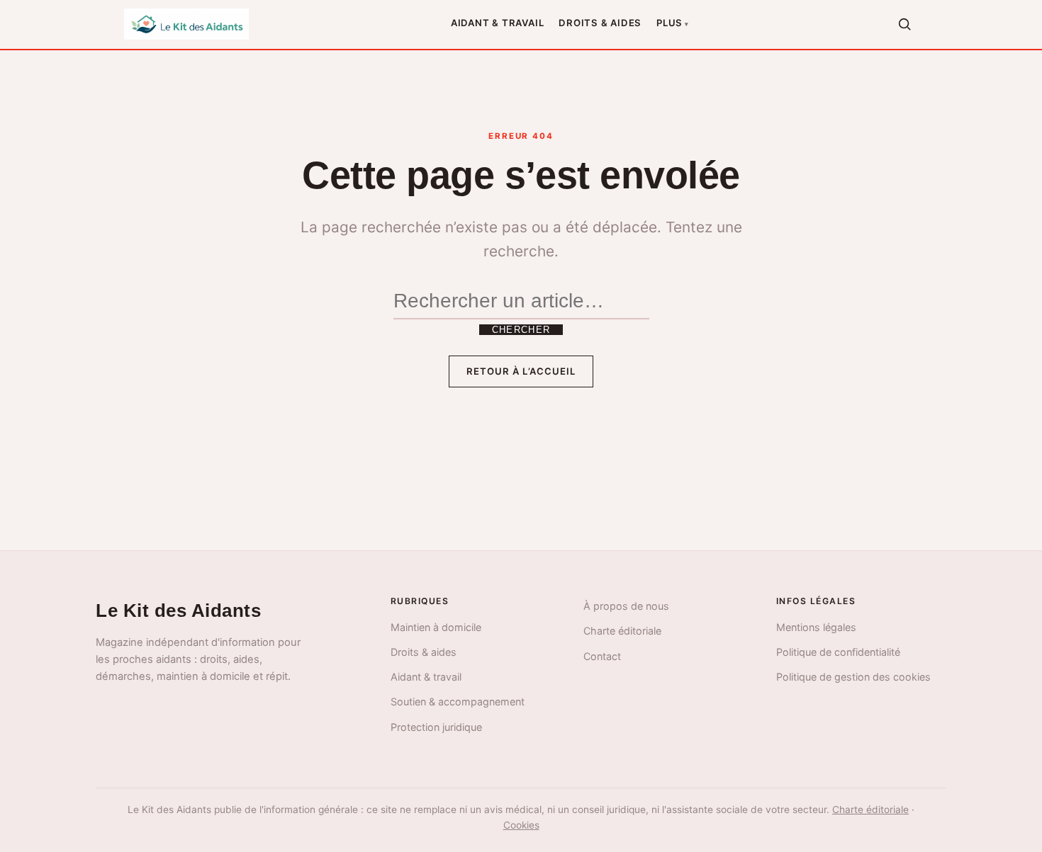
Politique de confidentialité (838, 652)
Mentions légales (816, 627)
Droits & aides (600, 22)
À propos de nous (626, 606)
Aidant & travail (497, 22)
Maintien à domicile (436, 627)
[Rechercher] (904, 24)
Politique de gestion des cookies (853, 677)
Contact (602, 656)
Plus (669, 22)
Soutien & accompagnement (458, 701)
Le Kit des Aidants (178, 610)
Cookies (521, 825)
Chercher (521, 329)
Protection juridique (436, 727)
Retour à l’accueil (521, 371)
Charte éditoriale (622, 631)
